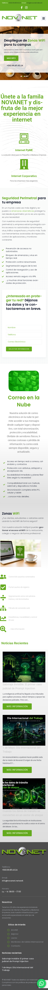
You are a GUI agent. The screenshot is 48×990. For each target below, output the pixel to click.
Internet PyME (24, 150)
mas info (11, 58)
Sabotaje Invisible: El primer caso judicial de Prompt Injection (18, 960)
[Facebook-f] (21, 7)
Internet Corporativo (24, 176)
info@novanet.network (34, 3)
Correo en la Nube (24, 401)
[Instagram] (26, 7)
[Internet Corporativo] (24, 164)
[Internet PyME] (24, 138)
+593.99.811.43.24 (14, 3)
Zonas (10, 513)
